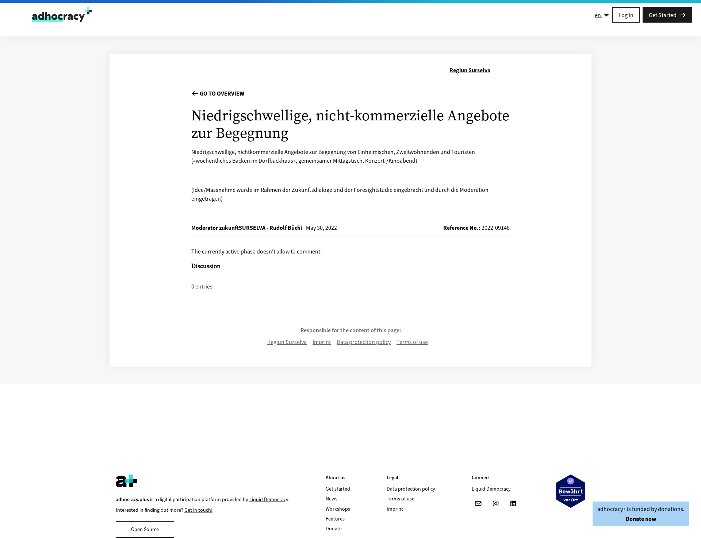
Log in (625, 15)
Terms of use (412, 341)
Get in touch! (198, 510)
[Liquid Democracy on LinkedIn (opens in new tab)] (513, 503)
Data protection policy (364, 341)
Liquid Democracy (268, 499)
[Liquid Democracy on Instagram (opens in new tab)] (495, 503)
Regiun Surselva (287, 341)
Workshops (338, 509)
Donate (334, 528)
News (331, 498)
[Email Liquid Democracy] (478, 503)
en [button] (598, 15)
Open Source (145, 529)
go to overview (221, 93)
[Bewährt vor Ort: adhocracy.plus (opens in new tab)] (570, 491)
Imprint (322, 341)
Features (335, 518)
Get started (338, 488)
